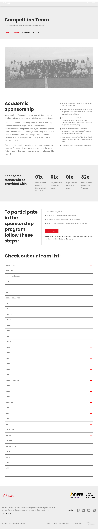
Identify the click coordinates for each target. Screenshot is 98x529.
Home (7, 32)
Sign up (51, 231)
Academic (15, 32)
